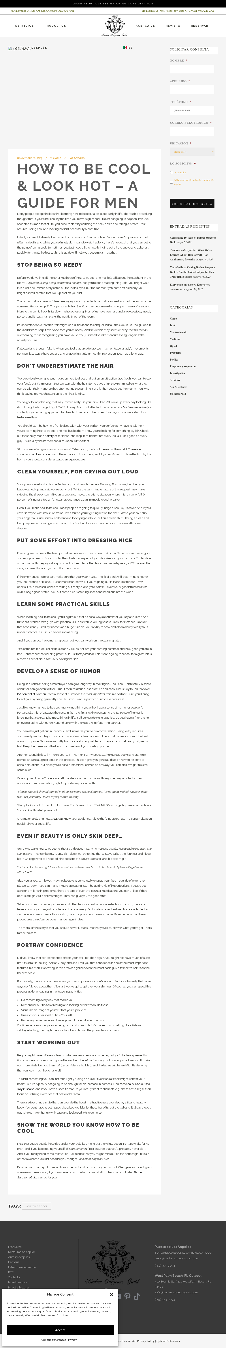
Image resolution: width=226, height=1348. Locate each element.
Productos (175, 353)
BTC (10, 1272)
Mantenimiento (178, 332)
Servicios (175, 380)
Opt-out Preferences (168, 1341)
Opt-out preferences (53, 1339)
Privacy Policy (145, 1341)
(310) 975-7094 (66, 10)
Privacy (72, 1339)
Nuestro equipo (18, 1282)
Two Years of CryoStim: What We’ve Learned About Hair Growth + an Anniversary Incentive (191, 254)
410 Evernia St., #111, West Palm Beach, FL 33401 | (170, 10)
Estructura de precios (22, 1267)
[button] (111, 1294)
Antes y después (19, 1257)
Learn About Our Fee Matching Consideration (113, 3)
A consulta (180, 172)
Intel (172, 325)
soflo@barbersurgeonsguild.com (176, 1292)
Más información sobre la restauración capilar (194, 182)
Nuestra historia (18, 1287)
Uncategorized (178, 394)
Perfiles (174, 359)
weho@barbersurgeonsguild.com (177, 1258)
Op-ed (173, 346)
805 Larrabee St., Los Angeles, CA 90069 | (34, 10)
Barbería (13, 1262)
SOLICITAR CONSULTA (192, 204)
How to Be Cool (36, 1206)
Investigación (177, 373)
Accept (60, 1330)
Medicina (175, 339)
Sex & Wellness (178, 387)
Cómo (57, 158)
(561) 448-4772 (206, 10)
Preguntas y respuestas (183, 366)
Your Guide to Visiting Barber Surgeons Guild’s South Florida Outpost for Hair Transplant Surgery (192, 272)
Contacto (14, 1277)
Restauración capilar (21, 1252)
